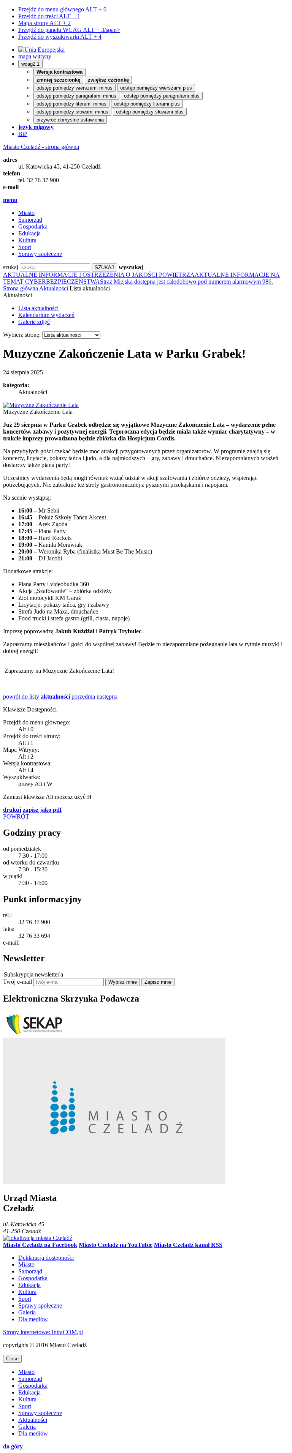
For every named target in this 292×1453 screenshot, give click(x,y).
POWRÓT (16, 816)
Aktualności (53, 288)
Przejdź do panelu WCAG (69, 30)
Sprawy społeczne (40, 254)
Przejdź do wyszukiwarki (60, 36)
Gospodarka (33, 226)
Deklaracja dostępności (46, 1257)
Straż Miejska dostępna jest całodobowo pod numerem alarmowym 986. (186, 281)
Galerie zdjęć (34, 322)
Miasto (26, 213)
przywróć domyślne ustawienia (70, 120)
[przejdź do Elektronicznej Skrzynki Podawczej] (33, 1034)
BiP (22, 134)
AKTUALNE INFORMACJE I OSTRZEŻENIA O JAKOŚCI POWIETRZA (99, 274)
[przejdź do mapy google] (37, 1238)
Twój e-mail (17, 981)
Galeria (27, 1312)
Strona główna (20, 288)
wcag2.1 (30, 64)
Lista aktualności (38, 308)
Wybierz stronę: (22, 334)
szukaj (10, 267)
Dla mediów (33, 1319)
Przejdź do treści (49, 16)
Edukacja (29, 233)
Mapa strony (44, 23)
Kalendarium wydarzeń (46, 315)
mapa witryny (34, 56)
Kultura (27, 240)
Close (12, 1358)
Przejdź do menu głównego (62, 9)
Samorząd (30, 219)
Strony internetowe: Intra (43, 1332)
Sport (24, 247)
